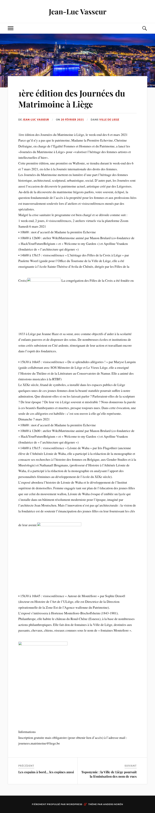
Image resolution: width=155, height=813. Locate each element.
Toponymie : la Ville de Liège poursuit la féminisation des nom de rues (109, 774)
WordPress (74, 804)
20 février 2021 (72, 119)
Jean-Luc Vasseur (77, 11)
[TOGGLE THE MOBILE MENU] (10, 28)
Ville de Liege (109, 119)
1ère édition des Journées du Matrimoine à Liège (71, 98)
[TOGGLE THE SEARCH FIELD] (144, 28)
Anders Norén (113, 804)
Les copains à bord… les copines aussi (46, 772)
